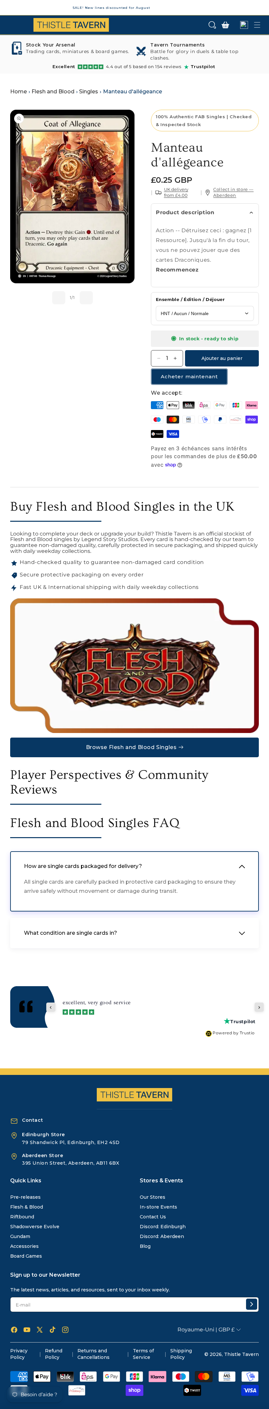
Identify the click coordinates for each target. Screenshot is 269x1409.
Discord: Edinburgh (163, 1227)
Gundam (20, 1236)
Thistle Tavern (241, 1354)
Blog (145, 1246)
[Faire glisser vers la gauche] (58, 297)
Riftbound (22, 1217)
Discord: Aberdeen (162, 1236)
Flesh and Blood (52, 91)
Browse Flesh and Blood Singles (131, 747)
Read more (73, 1009)
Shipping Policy (181, 1354)
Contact (32, 1120)
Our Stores (152, 1197)
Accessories (24, 1246)
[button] (212, 25)
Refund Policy (53, 1354)
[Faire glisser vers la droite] (86, 297)
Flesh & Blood (26, 1207)
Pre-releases (25, 1197)
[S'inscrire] (251, 1304)
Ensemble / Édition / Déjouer (190, 299)
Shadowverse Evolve (34, 1227)
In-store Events (158, 1207)
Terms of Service (143, 1354)
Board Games (26, 1256)
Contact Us (153, 1217)
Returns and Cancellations (93, 1354)
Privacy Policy (19, 1354)
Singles (88, 91)
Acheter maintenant (189, 376)
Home (18, 91)
